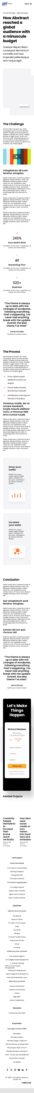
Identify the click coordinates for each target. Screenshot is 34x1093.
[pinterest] (26, 1070)
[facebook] (7, 1070)
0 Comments (6, 845)
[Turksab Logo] (26, 1083)
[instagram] (15, 1070)
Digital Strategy (22, 13)
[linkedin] (23, 1070)
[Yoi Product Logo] (7, 2)
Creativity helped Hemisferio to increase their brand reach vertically (9, 829)
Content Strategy (9, 13)
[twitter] (11, 1070)
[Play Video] (17, 156)
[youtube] (19, 1070)
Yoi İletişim (17, 1062)
